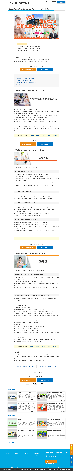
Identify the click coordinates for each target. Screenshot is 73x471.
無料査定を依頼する (28, 69)
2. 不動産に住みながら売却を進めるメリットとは (25, 80)
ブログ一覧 (52, 4)
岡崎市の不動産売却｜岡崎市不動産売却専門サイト (56, 453)
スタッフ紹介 (63, 4)
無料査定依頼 (47, 4)
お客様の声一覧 (17, 452)
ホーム (38, 4)
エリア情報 (7, 453)
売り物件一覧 (27, 455)
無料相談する (61, 2)
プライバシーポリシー (19, 467)
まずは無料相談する (46, 69)
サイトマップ (17, 455)
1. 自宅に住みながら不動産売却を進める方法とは (25, 78)
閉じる (68, 469)
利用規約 (12, 467)
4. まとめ (18, 84)
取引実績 (36, 455)
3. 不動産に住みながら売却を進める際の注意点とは (26, 82)
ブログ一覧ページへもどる (36, 372)
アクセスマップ (7, 455)
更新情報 (16, 453)
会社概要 (41, 4)
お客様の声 (57, 4)
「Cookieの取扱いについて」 (54, 469)
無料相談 (26, 453)
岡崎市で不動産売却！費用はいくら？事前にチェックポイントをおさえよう (42, 135)
